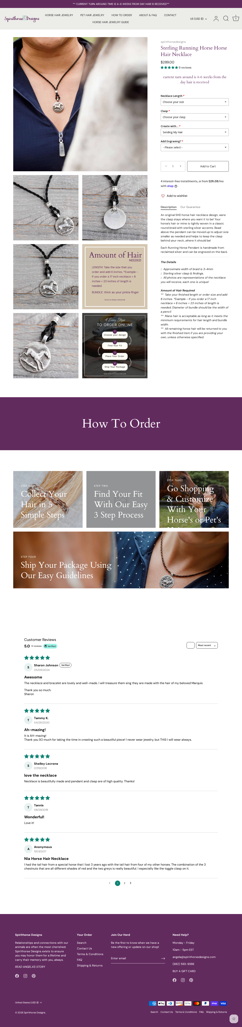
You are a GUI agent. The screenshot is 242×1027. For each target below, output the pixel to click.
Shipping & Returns (90, 965)
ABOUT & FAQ (148, 15)
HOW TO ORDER (122, 15)
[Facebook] (17, 976)
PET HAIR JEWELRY (92, 15)
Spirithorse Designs (34, 1012)
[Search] (226, 19)
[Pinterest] (34, 976)
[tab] (170, 207)
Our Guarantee (190, 207)
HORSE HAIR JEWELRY (59, 15)
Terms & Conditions (90, 954)
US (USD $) (196, 18)
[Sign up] (163, 958)
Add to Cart (208, 166)
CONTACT (170, 15)
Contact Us (84, 948)
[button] (170, 67)
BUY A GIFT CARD (184, 971)
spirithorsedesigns (173, 42)
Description (169, 207)
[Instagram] (25, 976)
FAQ (79, 960)
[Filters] (191, 645)
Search (81, 943)
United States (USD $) (27, 1002)
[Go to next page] (132, 883)
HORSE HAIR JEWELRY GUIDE (110, 22)
